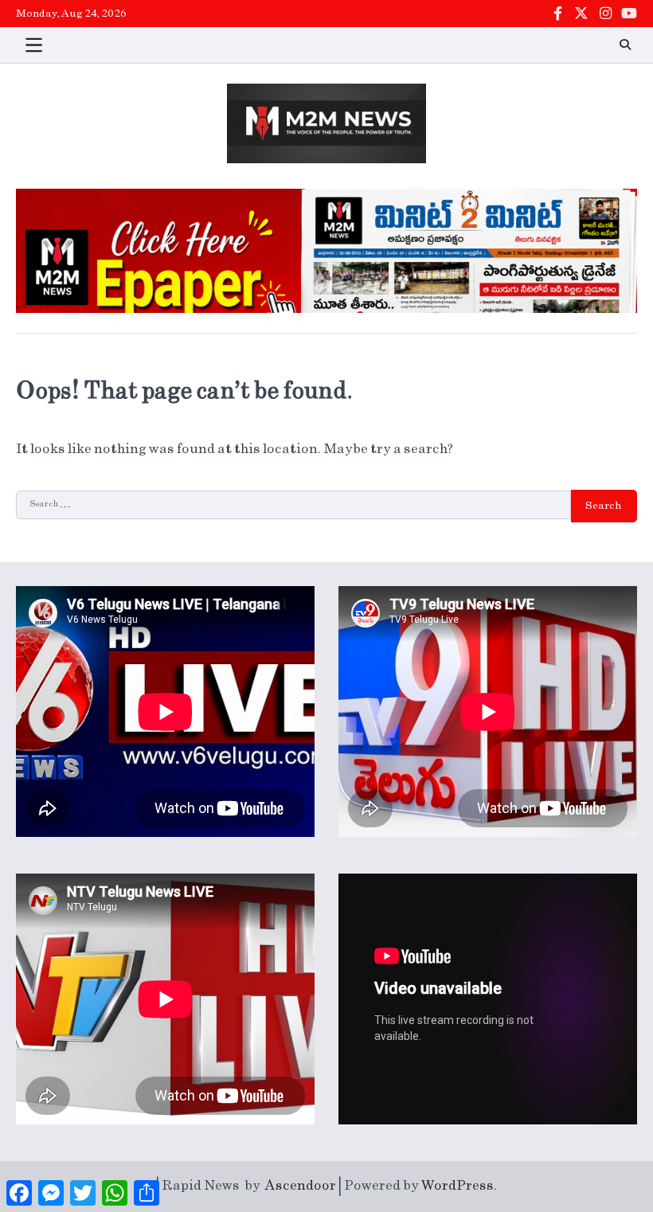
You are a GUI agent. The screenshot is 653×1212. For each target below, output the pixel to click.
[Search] (625, 45)
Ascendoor (300, 1185)
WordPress (457, 1185)
